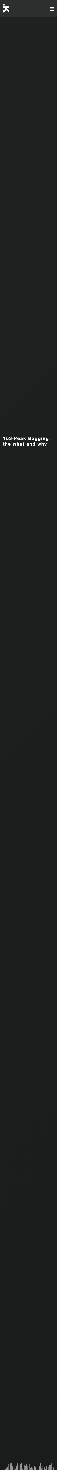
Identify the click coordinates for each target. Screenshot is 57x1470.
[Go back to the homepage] (15, 8)
